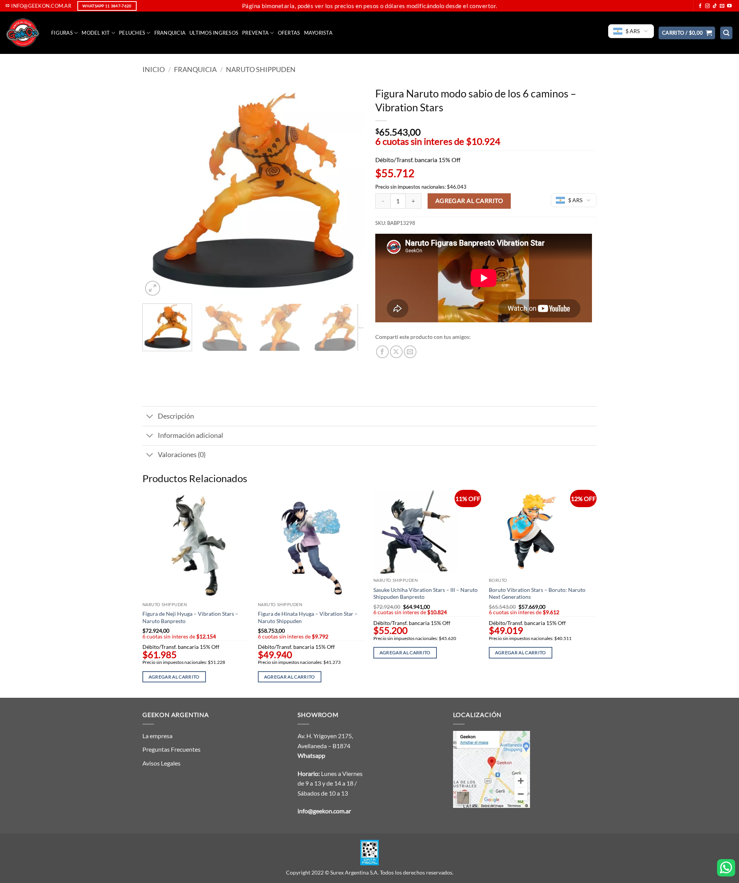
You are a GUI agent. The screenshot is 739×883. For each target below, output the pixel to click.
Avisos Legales (161, 763)
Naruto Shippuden (261, 69)
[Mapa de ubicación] (491, 768)
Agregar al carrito (469, 200)
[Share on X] (396, 351)
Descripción (176, 416)
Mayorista (318, 33)
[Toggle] (149, 417)
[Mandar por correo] (410, 351)
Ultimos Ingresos (213, 33)
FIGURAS (62, 33)
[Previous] (157, 190)
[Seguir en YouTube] (729, 6)
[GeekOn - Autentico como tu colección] (23, 32)
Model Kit (96, 33)
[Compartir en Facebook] (382, 351)
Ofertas (289, 33)
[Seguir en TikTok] (714, 6)
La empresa (157, 735)
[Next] (349, 190)
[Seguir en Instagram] (707, 6)
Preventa (255, 33)
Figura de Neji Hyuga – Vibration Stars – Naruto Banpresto (190, 617)
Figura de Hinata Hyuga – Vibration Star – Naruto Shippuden (308, 617)
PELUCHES (132, 33)
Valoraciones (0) (182, 455)
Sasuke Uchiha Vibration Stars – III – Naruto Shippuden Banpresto (425, 593)
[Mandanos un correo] (722, 6)
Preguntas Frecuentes (171, 749)
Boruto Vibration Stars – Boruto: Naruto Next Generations (537, 593)
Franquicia (170, 33)
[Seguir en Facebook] (700, 6)
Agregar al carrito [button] (174, 676)
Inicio (153, 69)
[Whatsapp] (726, 867)
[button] (687, 33)
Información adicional (190, 435)
